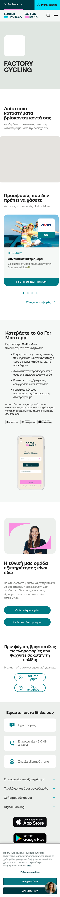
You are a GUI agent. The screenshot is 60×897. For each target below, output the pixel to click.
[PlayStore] (30, 838)
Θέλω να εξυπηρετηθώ (27, 622)
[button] (23, 293)
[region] (30, 870)
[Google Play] (29, 420)
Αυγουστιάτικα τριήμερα (25, 258)
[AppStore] (30, 822)
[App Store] (12, 420)
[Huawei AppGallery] (46, 420)
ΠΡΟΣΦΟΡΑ (15, 252)
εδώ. (29, 865)
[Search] (48, 15)
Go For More (11, 4)
